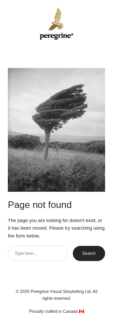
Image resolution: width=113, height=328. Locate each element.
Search (89, 253)
